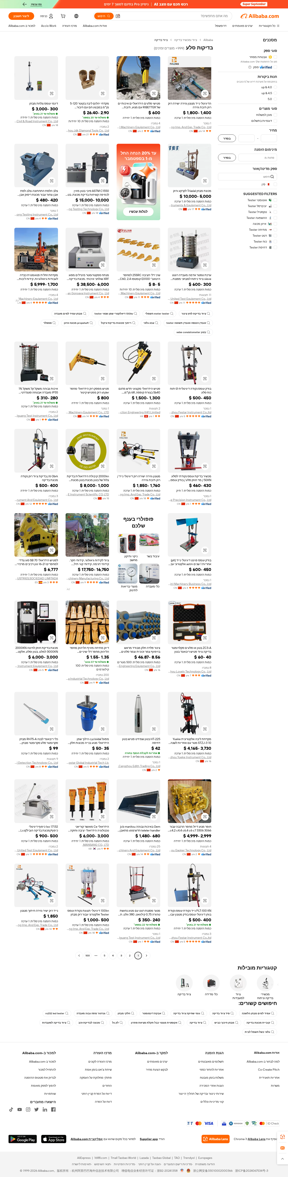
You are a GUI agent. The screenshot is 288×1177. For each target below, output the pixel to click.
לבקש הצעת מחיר (157, 1069)
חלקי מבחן (124, 1013)
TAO (177, 1157)
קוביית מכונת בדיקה (258, 1022)
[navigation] (247, 498)
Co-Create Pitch (269, 1069)
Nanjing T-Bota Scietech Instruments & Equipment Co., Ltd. (189, 205)
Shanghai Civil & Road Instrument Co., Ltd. (36, 121)
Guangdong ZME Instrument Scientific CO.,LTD (87, 494)
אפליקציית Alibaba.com (87, 1139)
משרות (275, 1085)
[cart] (62, 16)
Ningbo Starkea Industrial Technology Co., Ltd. (87, 678)
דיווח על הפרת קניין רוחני (96, 1093)
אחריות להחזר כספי (211, 1069)
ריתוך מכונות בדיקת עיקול (116, 322)
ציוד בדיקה (196, 1022)
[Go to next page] (79, 955)
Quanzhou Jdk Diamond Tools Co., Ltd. (87, 130)
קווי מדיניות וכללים (212, 1101)
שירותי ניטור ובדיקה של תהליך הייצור (201, 1093)
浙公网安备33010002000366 (213, 1170)
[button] (117, 16)
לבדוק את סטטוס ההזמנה (40, 1077)
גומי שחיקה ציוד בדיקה (186, 1013)
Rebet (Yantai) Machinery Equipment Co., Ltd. (138, 127)
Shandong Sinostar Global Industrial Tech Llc (87, 762)
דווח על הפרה (103, 1101)
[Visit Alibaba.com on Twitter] (36, 1109)
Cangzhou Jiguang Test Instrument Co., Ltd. (36, 415)
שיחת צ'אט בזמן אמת (98, 1069)
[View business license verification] (182, 1171)
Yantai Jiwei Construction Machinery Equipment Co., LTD (87, 412)
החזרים (107, 1085)
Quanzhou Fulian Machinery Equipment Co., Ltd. (138, 293)
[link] (282, 1136)
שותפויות (50, 1093)
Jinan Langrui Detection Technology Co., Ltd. (36, 762)
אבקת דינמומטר (151, 1013)
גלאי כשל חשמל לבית (257, 1032)
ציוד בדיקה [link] (161, 40)
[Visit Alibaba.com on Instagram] (28, 1109)
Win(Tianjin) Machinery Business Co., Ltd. (189, 584)
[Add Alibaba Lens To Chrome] (216, 1139)
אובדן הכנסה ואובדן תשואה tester (186, 322)
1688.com (100, 1157)
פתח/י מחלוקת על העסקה (96, 1077)
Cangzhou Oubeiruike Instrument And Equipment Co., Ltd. (36, 500)
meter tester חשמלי (157, 313)
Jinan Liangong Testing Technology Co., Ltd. (87, 209)
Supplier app (149, 1139)
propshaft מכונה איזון (76, 322)
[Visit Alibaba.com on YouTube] (19, 1109)
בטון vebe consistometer (191, 332)
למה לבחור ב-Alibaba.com (263, 1061)
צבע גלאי (149, 322)
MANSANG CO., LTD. (95, 844)
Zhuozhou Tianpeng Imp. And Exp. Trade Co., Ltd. (189, 127)
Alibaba (208, 40)
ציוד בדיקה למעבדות (54, 1022)
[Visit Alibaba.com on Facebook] (53, 1109)
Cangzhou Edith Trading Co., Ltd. (139, 766)
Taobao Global (161, 1157)
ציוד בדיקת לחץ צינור (194, 313)
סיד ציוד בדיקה (221, 1013)
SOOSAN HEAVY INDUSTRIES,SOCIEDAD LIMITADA (36, 578)
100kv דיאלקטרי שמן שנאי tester (113, 313)
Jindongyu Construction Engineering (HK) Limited (138, 412)
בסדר (227, 138)
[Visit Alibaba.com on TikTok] (11, 1109)
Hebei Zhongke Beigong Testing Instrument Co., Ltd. (36, 214)
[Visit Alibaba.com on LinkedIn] (44, 1109)
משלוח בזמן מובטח (212, 1077)
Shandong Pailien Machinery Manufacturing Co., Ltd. (87, 578)
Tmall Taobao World (123, 1157)
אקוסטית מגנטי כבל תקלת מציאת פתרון (154, 1022)
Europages (205, 1157)
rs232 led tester (54, 1013)
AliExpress (84, 1157)
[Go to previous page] (146, 955)
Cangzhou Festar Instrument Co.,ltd (189, 412)
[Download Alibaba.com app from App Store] (53, 1139)
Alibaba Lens (256, 1139)
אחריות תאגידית (269, 1077)
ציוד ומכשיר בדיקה (185, 40)
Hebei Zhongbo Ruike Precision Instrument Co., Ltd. (189, 500)
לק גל (115, 1022)
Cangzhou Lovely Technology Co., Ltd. (189, 671)
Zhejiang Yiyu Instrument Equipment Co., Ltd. (36, 666)
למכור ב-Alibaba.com (42, 1061)
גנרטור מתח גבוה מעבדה (91, 1013)
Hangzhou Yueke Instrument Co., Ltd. (189, 757)
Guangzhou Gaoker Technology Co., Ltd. (189, 850)
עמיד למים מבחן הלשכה (256, 1013)
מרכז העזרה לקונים (100, 1061)
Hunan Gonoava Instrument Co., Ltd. (87, 293)
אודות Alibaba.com (267, 1052)
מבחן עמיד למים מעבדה (68, 313)
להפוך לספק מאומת (43, 1085)
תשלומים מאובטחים (211, 1061)
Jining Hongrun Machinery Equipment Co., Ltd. (36, 298)
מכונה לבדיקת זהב (89, 1022)
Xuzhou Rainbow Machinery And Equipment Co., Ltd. (138, 850)
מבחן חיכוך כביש (224, 1022)
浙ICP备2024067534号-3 (251, 1170)
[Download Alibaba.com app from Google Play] (22, 1139)
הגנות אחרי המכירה (211, 1085)
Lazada (144, 1157)
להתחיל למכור (47, 1069)
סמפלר (47, 322)
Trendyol (189, 1157)
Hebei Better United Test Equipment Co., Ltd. (189, 298)
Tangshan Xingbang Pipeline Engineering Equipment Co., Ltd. (138, 666)
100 (87, 955)
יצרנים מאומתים (157, 1061)
